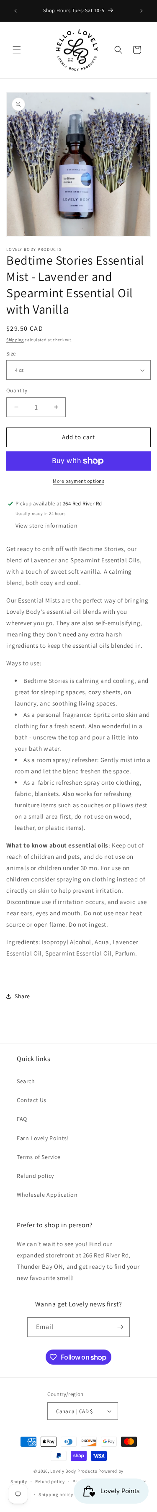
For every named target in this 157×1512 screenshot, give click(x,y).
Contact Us (31, 1100)
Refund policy (35, 1176)
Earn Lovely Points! (43, 1138)
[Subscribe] (120, 1327)
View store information (46, 525)
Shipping (15, 340)
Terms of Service (39, 1157)
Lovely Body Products (73, 1471)
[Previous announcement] (15, 11)
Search (26, 1081)
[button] (17, 50)
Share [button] (22, 996)
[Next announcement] (141, 11)
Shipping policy (56, 1494)
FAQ (22, 1119)
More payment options (78, 481)
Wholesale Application (47, 1194)
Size (11, 353)
